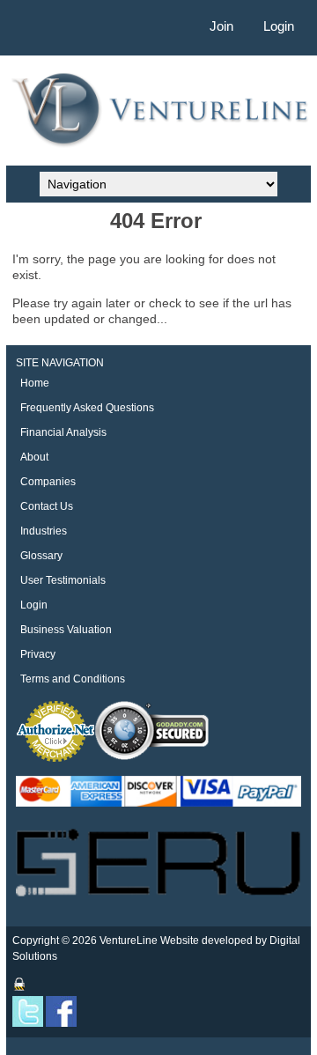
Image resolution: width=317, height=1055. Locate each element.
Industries (43, 531)
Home (34, 383)
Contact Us (46, 506)
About (34, 457)
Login (278, 25)
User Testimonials (63, 580)
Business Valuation (66, 629)
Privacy (37, 654)
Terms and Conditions (72, 679)
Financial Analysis (63, 432)
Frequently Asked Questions (87, 408)
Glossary (41, 556)
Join (221, 25)
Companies (48, 482)
